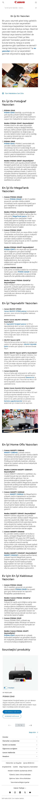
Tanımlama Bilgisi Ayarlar (20, 782)
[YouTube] (30, 792)
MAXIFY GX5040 (16, 494)
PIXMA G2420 (23, 272)
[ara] (3, 2)
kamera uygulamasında (13, 401)
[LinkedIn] (20, 792)
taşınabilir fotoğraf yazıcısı (16, 324)
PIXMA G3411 (9, 249)
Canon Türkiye (19, 788)
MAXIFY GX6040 (11, 453)
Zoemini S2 (30, 377)
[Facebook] (10, 792)
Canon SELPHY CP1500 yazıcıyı (15, 311)
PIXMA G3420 (15, 199)
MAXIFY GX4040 (11, 555)
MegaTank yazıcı (20, 216)
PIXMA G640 (9, 144)
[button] (9, 725)
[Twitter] (25, 792)
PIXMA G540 (9, 113)
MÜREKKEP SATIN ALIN (12, 716)
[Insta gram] (15, 792)
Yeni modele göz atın (12, 711)
